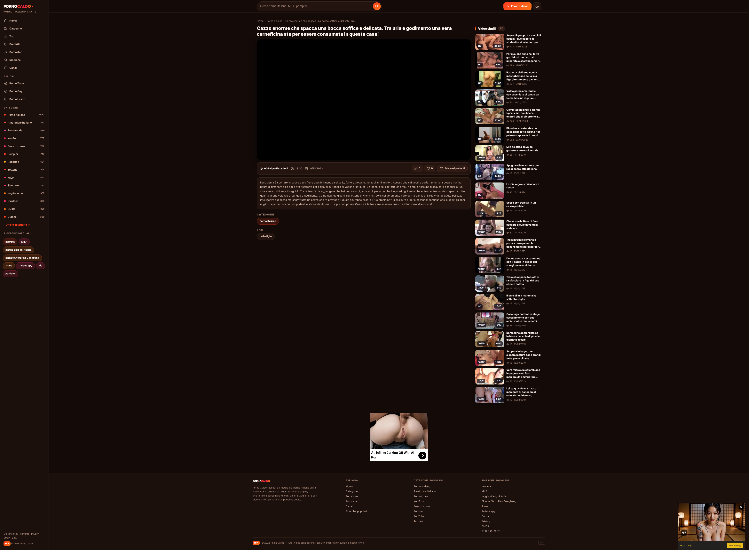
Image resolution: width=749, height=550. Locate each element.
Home (13, 20)
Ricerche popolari (356, 511)
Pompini (26, 154)
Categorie (15, 28)
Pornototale (26, 130)
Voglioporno (26, 193)
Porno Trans (16, 83)
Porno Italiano (26, 114)
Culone (26, 216)
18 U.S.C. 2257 (491, 531)
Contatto (24, 533)
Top (11, 36)
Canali (13, 67)
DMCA (7, 538)
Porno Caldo (277, 542)
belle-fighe (266, 236)
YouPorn (26, 138)
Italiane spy (25, 265)
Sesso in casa (26, 146)
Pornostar (15, 52)
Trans (8, 265)
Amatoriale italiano (26, 122)
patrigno (10, 273)
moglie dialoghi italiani (18, 249)
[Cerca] (377, 6)
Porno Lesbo (17, 99)
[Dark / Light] (537, 6)
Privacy (35, 533)
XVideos (26, 201)
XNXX (26, 209)
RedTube (26, 161)
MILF (26, 177)
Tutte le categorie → (17, 224)
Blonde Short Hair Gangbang (22, 257)
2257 (15, 538)
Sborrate (26, 185)
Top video (352, 496)
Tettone (26, 169)
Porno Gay (15, 91)
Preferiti (14, 44)
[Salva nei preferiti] (500, 37)
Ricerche (15, 59)
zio (40, 265)
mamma (10, 241)
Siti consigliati (11, 533)
